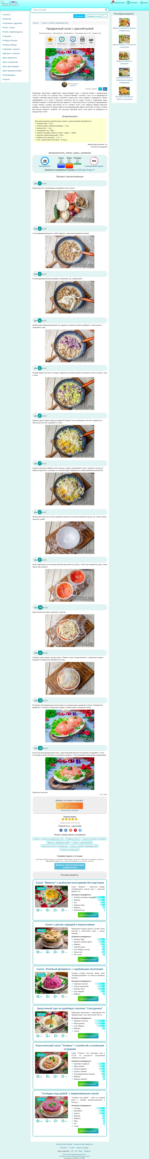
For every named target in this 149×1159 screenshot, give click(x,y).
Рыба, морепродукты (13, 31)
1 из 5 (63, 819)
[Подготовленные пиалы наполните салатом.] (69, 630)
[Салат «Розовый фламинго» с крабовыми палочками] (51, 982)
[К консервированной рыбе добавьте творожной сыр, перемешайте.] (69, 297)
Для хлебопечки (10, 61)
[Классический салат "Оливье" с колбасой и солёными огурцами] (51, 1062)
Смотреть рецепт (88, 914)
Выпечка (7, 18)
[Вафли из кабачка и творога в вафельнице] (124, 22)
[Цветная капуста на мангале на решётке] (124, 39)
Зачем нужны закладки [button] (69, 810)
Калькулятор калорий (64, 1144)
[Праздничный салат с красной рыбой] (69, 64)
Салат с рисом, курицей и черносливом (70, 924)
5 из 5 (76, 819)
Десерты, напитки (11, 53)
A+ (105, 89)
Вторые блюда (10, 44)
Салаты (6, 14)
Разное (6, 79)
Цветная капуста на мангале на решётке (124, 45)
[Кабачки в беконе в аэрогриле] (124, 55)
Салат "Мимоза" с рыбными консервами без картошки (70, 882)
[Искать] (106, 9)
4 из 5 (73, 819)
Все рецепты (79, 16)
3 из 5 (69, 819)
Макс (80, 1151)
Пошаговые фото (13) (83, 33)
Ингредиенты (58, 33)
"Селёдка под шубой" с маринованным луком (70, 1093)
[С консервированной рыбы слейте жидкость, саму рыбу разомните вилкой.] (69, 252)
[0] (74, 42)
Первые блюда (10, 40)
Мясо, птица (9, 27)
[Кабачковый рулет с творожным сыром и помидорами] (124, 72)
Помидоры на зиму (94, 16)
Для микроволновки (12, 70)
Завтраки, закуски (11, 49)
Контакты (63, 1147)
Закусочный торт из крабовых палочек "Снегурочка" (70, 1008)
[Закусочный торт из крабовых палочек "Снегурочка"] (51, 1022)
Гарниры (7, 36)
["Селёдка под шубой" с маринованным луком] (51, 1107)
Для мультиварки (11, 66)
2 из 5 (66, 819)
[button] (82, 43)
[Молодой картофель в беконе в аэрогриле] (124, 91)
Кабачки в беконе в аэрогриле (124, 62)
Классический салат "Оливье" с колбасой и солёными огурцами (70, 1047)
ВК (72, 1151)
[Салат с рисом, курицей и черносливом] (51, 938)
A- (100, 89)
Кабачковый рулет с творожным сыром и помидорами (124, 80)
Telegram (87, 1151)
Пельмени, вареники (12, 23)
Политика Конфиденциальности (74, 1154)
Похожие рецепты (45, 33)
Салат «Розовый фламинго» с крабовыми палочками (70, 969)
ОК (76, 1151)
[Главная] (10, 4)
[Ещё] (105, 16)
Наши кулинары (82, 1147)
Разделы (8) (96, 33)
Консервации (9, 74)
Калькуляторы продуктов (83, 1144)
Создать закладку (71, 806)
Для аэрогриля (10, 57)
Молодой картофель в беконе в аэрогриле (124, 97)
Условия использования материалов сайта (74, 1156)
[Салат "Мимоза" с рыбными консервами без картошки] (51, 896)
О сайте (72, 1147)
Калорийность (69, 33)
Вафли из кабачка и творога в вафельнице (124, 29)
